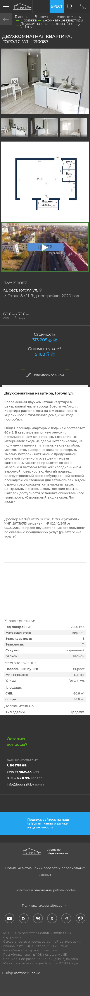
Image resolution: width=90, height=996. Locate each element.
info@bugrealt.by (25, 784)
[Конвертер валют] (55, 340)
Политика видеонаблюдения (45, 906)
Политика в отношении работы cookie (45, 890)
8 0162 (25, 778)
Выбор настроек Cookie (21, 973)
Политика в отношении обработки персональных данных (45, 871)
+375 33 (23, 772)
